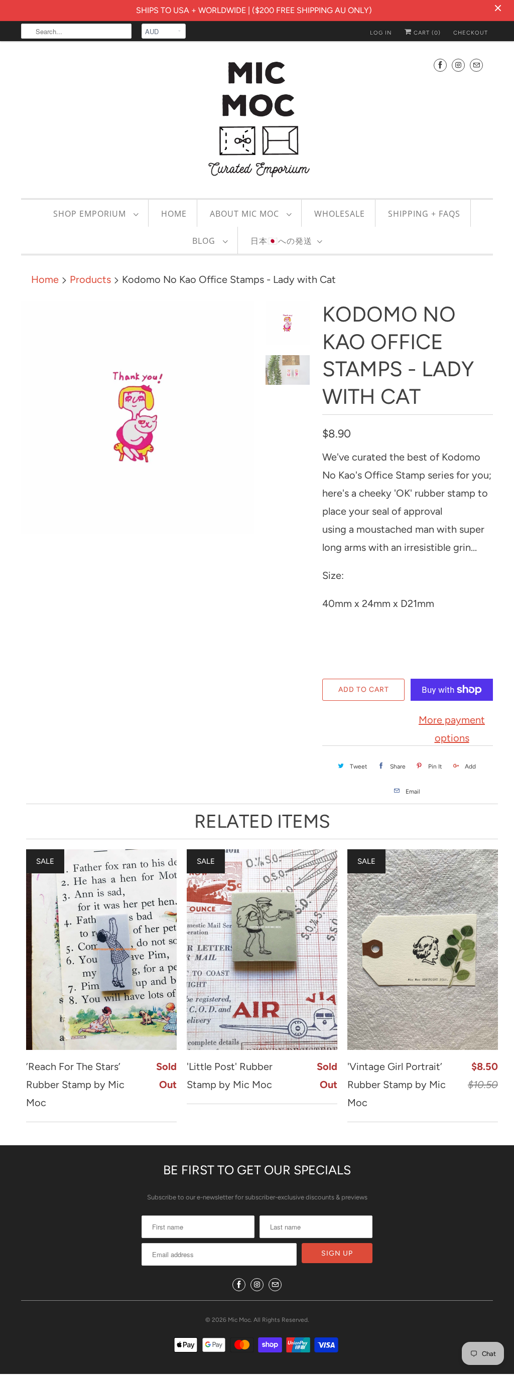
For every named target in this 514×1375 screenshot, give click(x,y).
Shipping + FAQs (424, 213)
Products (90, 279)
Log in (381, 33)
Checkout (470, 33)
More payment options (452, 729)
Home (174, 213)
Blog (205, 240)
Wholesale (339, 213)
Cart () (426, 33)
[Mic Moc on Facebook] (440, 65)
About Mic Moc (246, 213)
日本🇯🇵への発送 (281, 240)
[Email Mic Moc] (476, 65)
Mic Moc (239, 1319)
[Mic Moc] (257, 118)
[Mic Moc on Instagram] (458, 65)
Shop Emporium (90, 213)
